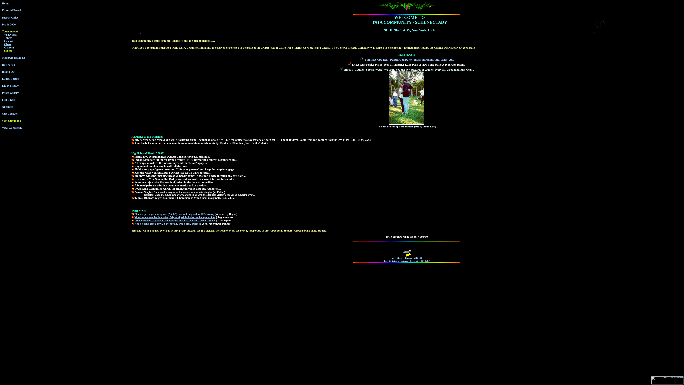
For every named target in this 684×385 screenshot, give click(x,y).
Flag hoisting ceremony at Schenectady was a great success (167, 223)
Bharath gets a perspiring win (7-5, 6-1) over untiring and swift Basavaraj (174, 214)
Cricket (8, 41)
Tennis (8, 37)
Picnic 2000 (9, 24)
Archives (7, 106)
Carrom (9, 47)
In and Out (8, 71)
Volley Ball (10, 34)
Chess (7, 44)
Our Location (10, 113)
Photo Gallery (10, 92)
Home (5, 3)
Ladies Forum (10, 78)
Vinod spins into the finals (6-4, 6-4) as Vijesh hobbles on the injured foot (174, 217)
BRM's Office (10, 17)
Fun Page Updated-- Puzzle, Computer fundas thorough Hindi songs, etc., (409, 59)
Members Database (13, 57)
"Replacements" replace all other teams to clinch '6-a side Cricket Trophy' (174, 220)
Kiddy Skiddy (10, 85)
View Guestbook (12, 127)
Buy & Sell (8, 64)
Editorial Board (11, 10)
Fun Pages (8, 99)
